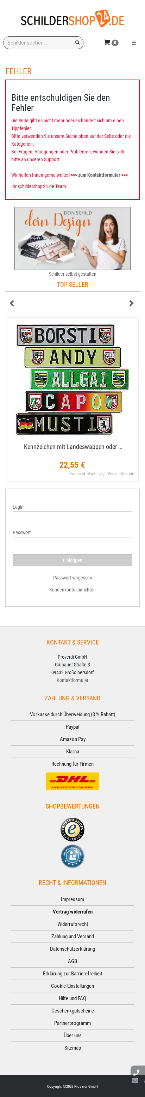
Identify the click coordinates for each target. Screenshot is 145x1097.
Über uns (73, 1035)
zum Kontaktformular (99, 175)
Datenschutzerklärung (72, 949)
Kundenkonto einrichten (72, 590)
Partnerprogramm (72, 1023)
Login (18, 507)
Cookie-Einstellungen (72, 986)
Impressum (72, 899)
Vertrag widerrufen (73, 912)
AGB (72, 961)
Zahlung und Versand (72, 936)
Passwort (22, 532)
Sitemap (72, 1048)
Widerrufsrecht (72, 924)
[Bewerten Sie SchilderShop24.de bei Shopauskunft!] (72, 856)
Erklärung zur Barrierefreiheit (72, 973)
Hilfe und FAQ (72, 998)
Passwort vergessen (72, 577)
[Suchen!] (77, 43)
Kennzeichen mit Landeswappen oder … (73, 446)
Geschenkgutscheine (72, 1011)
